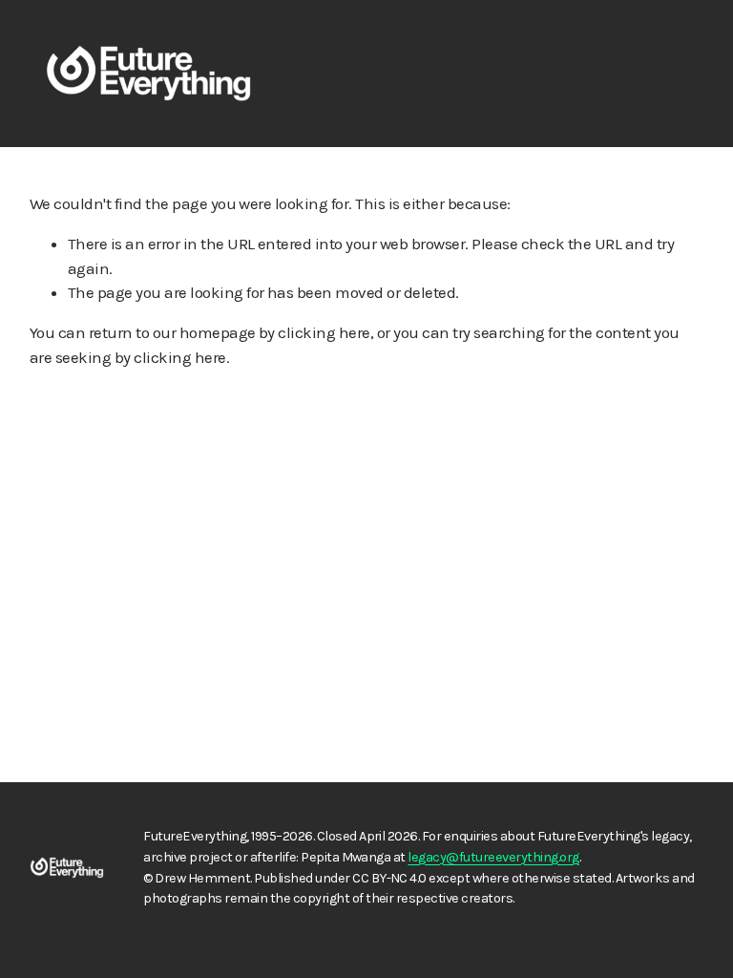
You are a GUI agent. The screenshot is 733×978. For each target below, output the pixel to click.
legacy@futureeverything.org (493, 857)
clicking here (323, 332)
